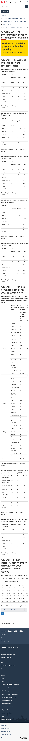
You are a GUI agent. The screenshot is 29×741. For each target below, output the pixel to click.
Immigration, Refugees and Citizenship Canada (14, 18)
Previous (6, 610)
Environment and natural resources (10, 684)
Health (2, 678)
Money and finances (6, 703)
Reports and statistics (20, 21)
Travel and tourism (6, 669)
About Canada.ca (5, 731)
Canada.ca (3, 15)
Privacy (3, 738)
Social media (4, 725)
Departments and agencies (8, 654)
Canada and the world (6, 700)
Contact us (3, 638)
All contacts (4, 651)
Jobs (2, 662)
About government (6, 657)
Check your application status (8, 641)
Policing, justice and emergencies (9, 694)
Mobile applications (6, 728)
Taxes (2, 681)
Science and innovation (7, 706)
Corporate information (8, 21)
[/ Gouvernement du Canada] (11, 2)
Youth (2, 716)
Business (3, 672)
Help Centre (4, 634)
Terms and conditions (6, 734)
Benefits (3, 675)
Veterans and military (6, 713)
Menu (4, 11)
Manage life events (6, 719)
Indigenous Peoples (6, 710)
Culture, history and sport (7, 691)
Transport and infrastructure (8, 697)
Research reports (6, 24)
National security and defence (8, 688)
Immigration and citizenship (8, 665)
